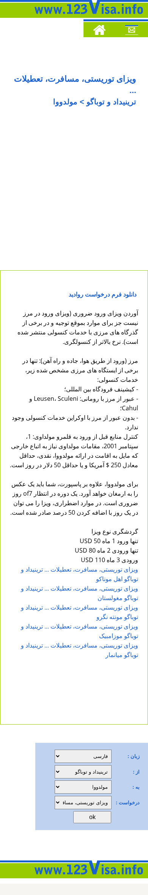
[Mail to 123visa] (131, 31)
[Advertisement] (74, 192)
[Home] (99, 31)
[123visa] (85, 16)
